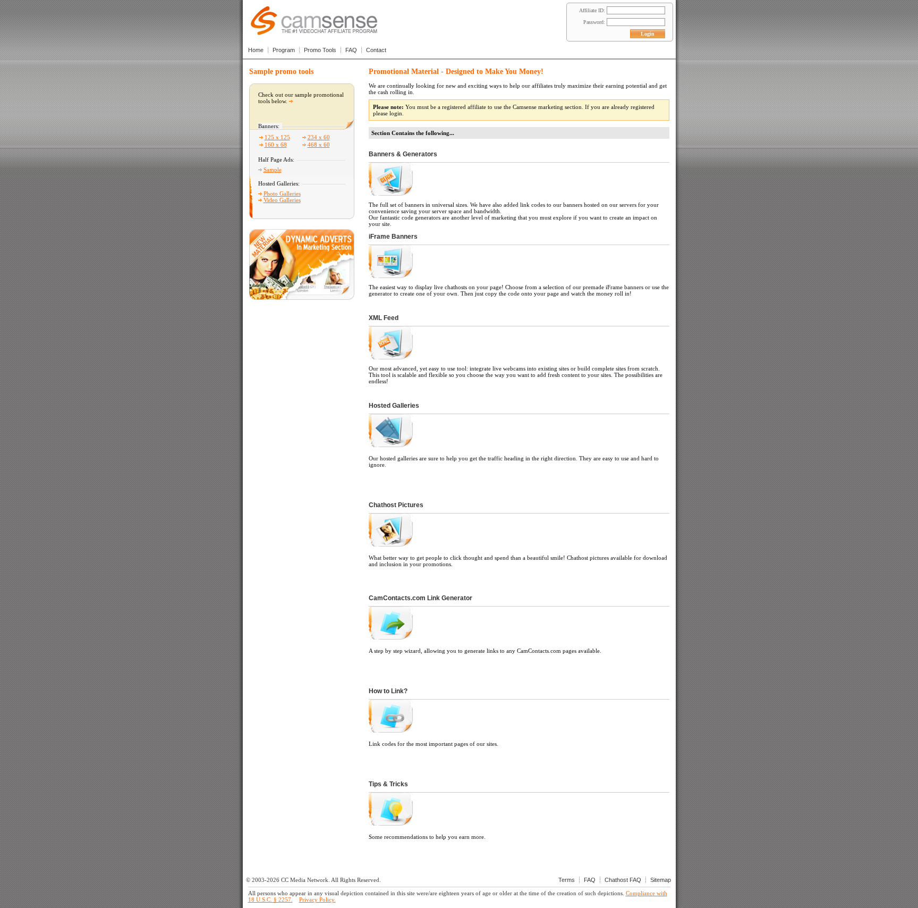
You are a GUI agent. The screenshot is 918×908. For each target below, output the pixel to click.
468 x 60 (319, 144)
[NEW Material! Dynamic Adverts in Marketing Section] (301, 296)
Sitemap (660, 880)
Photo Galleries (282, 193)
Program (284, 50)
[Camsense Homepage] (314, 32)
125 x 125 (277, 137)
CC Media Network (304, 880)
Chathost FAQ (623, 880)
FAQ (351, 50)
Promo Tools (320, 50)
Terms (566, 880)
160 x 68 (276, 144)
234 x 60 (319, 137)
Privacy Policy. (317, 899)
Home (256, 50)
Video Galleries (282, 200)
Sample (273, 169)
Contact (376, 50)
